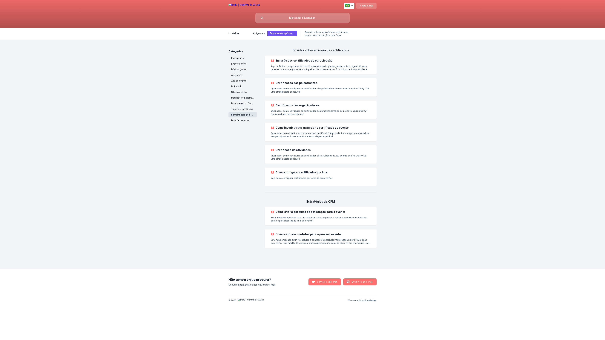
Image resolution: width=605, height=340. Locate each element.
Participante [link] (237, 58)
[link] (321, 65)
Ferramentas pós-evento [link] (244, 114)
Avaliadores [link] (237, 75)
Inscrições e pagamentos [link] (244, 97)
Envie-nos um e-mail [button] (362, 281)
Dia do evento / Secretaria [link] (244, 103)
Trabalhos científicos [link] (242, 109)
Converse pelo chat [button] (327, 281)
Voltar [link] (235, 33)
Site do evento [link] (239, 92)
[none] (244, 5)
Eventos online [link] (239, 63)
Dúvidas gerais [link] (238, 69)
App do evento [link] (239, 80)
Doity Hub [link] (236, 86)
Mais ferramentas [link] (240, 120)
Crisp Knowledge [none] (367, 300)
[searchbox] (302, 18)
